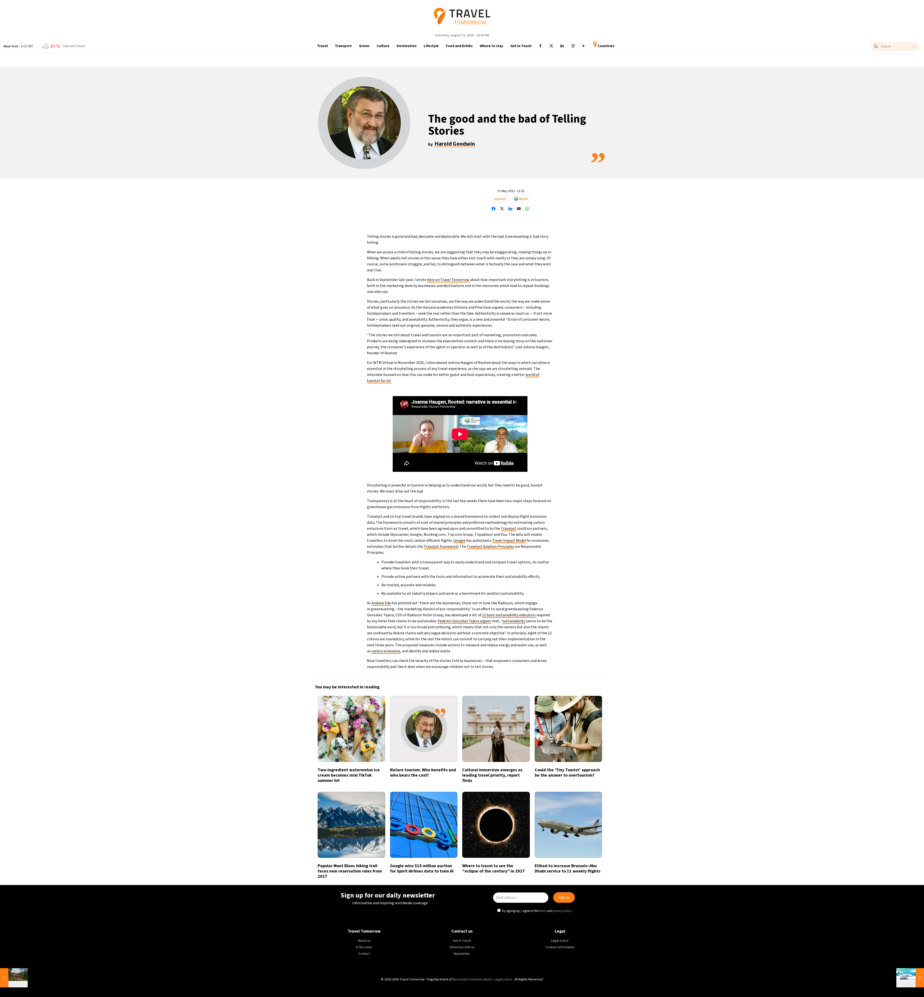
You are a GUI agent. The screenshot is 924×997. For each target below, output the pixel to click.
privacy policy (563, 520)
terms (543, 520)
